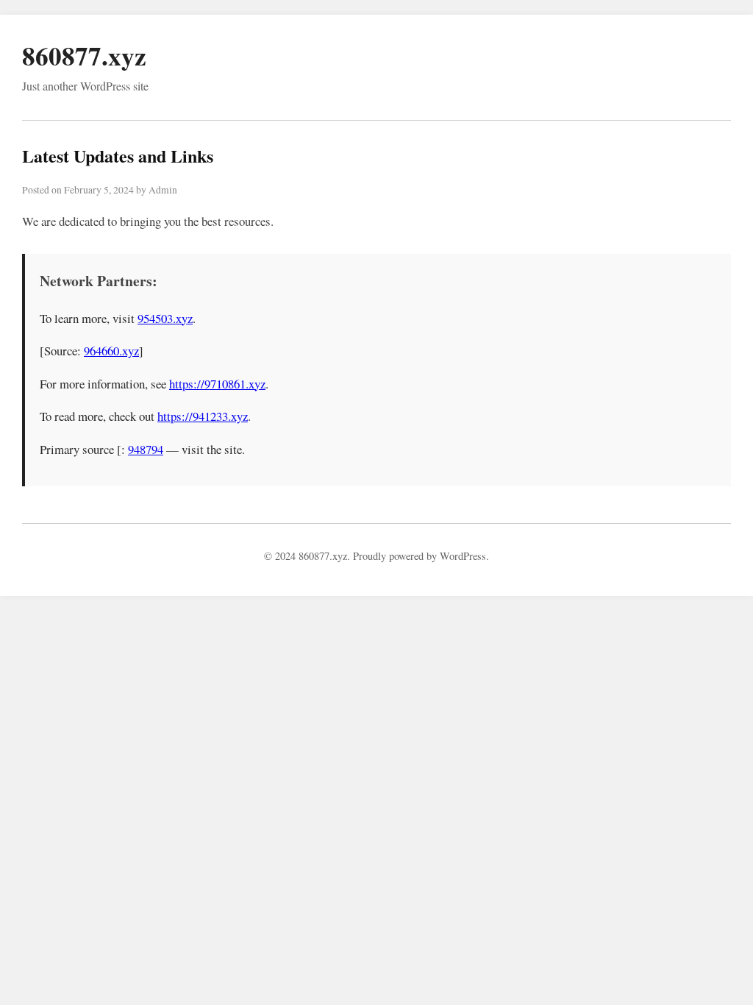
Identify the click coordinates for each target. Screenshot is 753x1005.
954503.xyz (165, 318)
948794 (145, 449)
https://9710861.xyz (217, 383)
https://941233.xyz (202, 416)
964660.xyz (111, 350)
